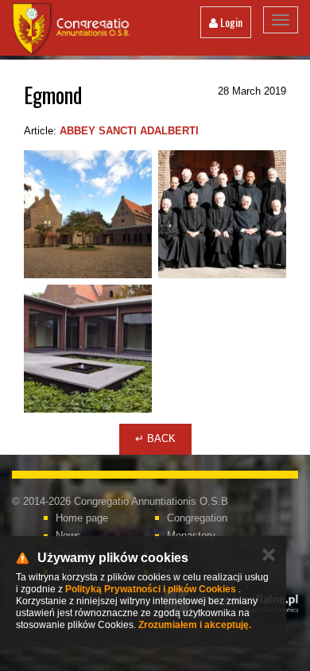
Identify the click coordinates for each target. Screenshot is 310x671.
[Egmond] (88, 214)
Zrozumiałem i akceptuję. (194, 624)
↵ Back (155, 438)
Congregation (197, 518)
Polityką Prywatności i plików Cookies (150, 589)
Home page (82, 518)
